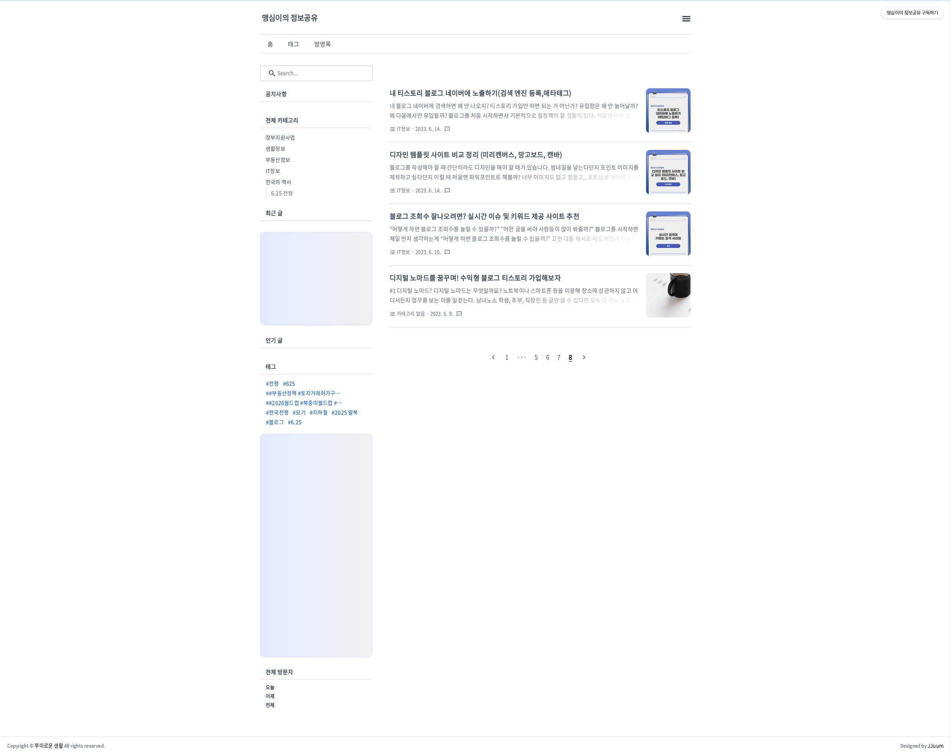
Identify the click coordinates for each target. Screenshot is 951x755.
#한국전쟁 (277, 412)
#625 (289, 383)
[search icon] (272, 73)
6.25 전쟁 (282, 193)
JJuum (936, 745)
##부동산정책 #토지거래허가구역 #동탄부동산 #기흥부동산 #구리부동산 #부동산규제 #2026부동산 (306, 393)
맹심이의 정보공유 (290, 17)
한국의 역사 (278, 182)
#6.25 (295, 422)
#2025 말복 (345, 412)
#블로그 (275, 422)
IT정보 (273, 170)
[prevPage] (493, 356)
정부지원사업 (280, 137)
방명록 (322, 43)
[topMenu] (686, 19)
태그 (293, 43)
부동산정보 (278, 159)
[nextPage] (584, 356)
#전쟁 (272, 383)
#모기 (299, 412)
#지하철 (319, 412)
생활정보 (275, 148)
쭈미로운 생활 (49, 745)
